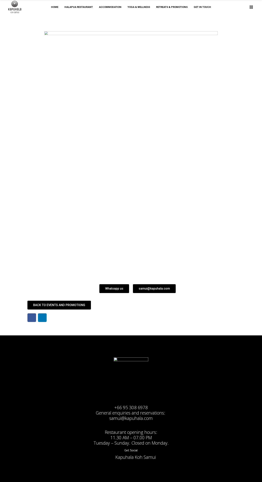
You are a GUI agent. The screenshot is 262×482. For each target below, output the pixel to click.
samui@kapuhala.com (131, 418)
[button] (114, 288)
